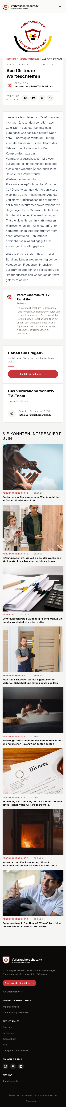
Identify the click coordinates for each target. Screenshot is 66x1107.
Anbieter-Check (11, 1006)
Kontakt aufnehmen (30, 374)
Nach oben (31, 1101)
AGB (5, 1044)
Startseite (11, 58)
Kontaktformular (11, 1081)
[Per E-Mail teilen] (50, 98)
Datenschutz (9, 1039)
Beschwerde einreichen (17, 983)
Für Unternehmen (11, 991)
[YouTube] (13, 1066)
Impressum (8, 1033)
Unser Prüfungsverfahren (16, 1012)
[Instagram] (5, 1066)
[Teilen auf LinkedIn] (33, 98)
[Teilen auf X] (42, 98)
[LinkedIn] (21, 1066)
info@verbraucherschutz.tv (35, 415)
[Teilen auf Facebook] (25, 98)
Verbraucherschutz (29, 58)
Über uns (7, 1027)
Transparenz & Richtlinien (16, 1050)
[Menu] (59, 6)
